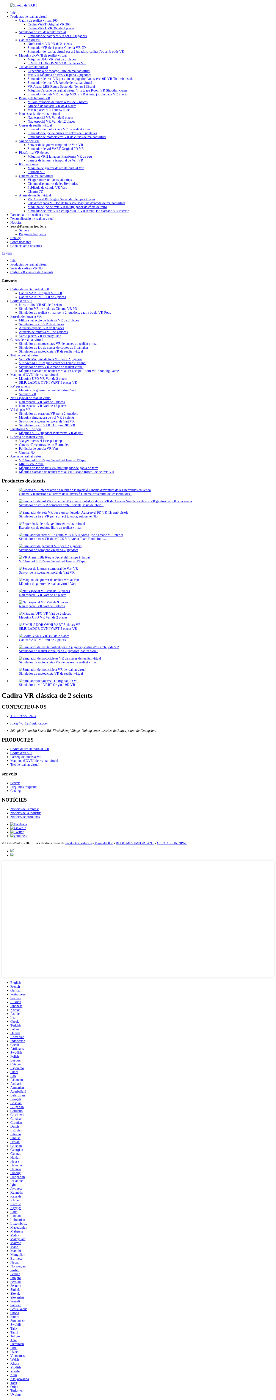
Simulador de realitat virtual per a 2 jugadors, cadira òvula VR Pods (65, 312)
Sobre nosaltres (20, 242)
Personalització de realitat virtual (32, 218)
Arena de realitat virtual (35, 195)
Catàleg (15, 238)
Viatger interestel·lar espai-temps (50, 180)
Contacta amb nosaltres (26, 246)
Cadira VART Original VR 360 (49, 24)
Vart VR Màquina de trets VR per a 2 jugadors (59, 75)
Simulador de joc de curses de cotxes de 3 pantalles (62, 133)
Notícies (16, 222)
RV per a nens (28, 164)
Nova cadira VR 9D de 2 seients (50, 44)
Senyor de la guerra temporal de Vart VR (55, 145)
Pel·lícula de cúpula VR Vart (47, 187)
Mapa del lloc (103, 843)
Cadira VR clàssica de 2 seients (31, 272)
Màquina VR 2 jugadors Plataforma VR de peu (60, 156)
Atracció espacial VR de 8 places (41, 328)
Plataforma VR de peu (34, 152)
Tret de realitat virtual (33, 67)
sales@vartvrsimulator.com (29, 723)
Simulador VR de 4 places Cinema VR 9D (57, 47)
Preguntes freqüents (32, 234)
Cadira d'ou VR (30, 40)
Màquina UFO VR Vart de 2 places (52, 59)
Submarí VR (36, 172)
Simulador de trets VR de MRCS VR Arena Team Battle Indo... (62, 539)
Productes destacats (78, 843)
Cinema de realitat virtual (36, 176)
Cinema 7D (35, 191)
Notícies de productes (25, 817)
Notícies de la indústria (25, 813)
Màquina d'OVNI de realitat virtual (43, 55)
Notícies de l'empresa (24, 809)
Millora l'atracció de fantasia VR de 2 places (58, 102)
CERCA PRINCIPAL (172, 843)
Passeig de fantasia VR (34, 98)
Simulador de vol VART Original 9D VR (56, 148)
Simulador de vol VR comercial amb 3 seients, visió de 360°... (61, 505)
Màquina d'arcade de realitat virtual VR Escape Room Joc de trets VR (66, 472)
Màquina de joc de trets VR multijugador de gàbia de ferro (67, 207)
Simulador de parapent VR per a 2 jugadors (57, 36)
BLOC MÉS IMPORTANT (135, 843)
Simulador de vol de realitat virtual (42, 32)
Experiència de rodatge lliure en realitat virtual (59, 71)
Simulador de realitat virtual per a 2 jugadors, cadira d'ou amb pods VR (76, 51)
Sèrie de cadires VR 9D (26, 268)
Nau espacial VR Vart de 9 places (50, 117)
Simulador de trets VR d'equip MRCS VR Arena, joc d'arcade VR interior (78, 94)
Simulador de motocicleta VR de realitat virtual (59, 129)
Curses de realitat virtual (35, 125)
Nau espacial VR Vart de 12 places (51, 121)
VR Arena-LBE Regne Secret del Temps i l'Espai (61, 86)
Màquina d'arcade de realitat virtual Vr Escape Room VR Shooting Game (77, 90)
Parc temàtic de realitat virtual (30, 215)
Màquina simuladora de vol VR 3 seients (46, 417)
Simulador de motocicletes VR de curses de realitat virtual (67, 137)
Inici (13, 12)
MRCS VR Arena (31, 464)
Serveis (24, 230)
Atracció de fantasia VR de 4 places (52, 106)
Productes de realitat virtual (28, 16)
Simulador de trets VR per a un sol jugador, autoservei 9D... (59, 516)
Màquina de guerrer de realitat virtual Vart (56, 168)
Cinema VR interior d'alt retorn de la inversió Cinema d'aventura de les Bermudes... (75, 494)
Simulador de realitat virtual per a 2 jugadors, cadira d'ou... (58, 651)
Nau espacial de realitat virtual (39, 113)
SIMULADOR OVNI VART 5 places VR (57, 63)
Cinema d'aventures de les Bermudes (53, 183)
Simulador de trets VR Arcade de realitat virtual (60, 82)
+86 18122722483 (23, 716)
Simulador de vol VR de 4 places (41, 324)
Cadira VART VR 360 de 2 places (51, 28)
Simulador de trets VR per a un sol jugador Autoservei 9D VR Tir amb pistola (80, 79)
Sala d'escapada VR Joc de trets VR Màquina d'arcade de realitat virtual (76, 203)
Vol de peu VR (29, 141)
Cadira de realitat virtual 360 (38, 20)
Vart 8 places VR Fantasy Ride (49, 110)
